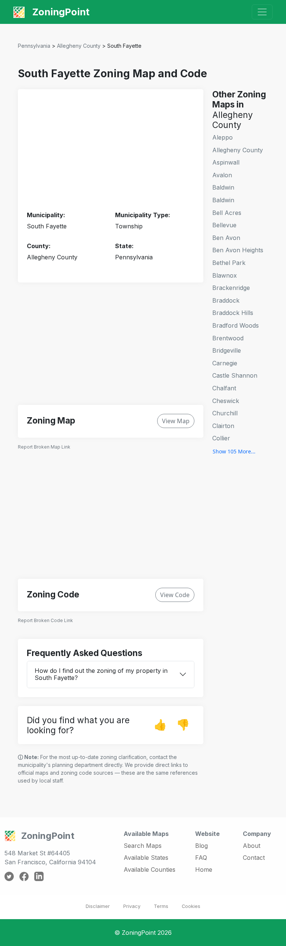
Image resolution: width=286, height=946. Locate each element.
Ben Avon (226, 237)
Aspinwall (225, 162)
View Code (175, 595)
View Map (176, 421)
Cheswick (225, 401)
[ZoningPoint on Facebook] (24, 876)
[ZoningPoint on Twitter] (9, 876)
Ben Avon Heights (237, 250)
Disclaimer (98, 906)
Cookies (191, 906)
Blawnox (224, 275)
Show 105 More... (234, 451)
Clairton (223, 426)
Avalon (222, 175)
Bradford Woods (235, 325)
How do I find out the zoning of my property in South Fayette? (101, 674)
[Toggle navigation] (262, 11)
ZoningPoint (59, 12)
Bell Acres (226, 212)
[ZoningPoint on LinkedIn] (39, 876)
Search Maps (143, 845)
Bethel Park (228, 262)
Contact (254, 857)
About (251, 845)
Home (203, 869)
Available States (146, 857)
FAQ (201, 857)
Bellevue (224, 225)
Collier (221, 438)
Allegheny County (79, 46)
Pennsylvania (34, 46)
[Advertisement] (110, 150)
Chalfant (224, 388)
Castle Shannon (234, 375)
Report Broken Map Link (44, 447)
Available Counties (149, 869)
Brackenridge (231, 287)
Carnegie (224, 363)
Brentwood (228, 338)
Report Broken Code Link (45, 620)
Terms (161, 906)
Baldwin (223, 187)
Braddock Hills (232, 312)
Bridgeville (226, 350)
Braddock (225, 300)
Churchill (225, 413)
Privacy (131, 906)
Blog (201, 845)
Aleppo (222, 137)
